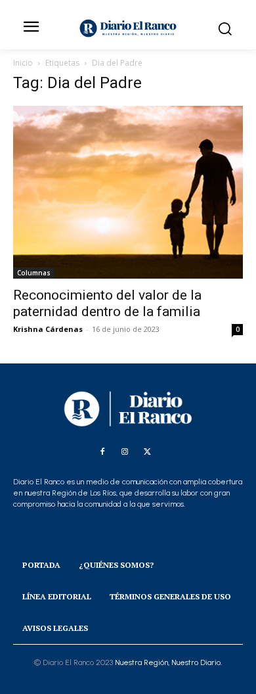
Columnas (34, 272)
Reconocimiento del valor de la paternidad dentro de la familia (107, 303)
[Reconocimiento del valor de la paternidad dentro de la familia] (128, 192)
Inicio (23, 62)
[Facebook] (102, 452)
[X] (147, 452)
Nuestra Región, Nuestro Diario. (168, 662)
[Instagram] (125, 452)
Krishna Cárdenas (48, 329)
